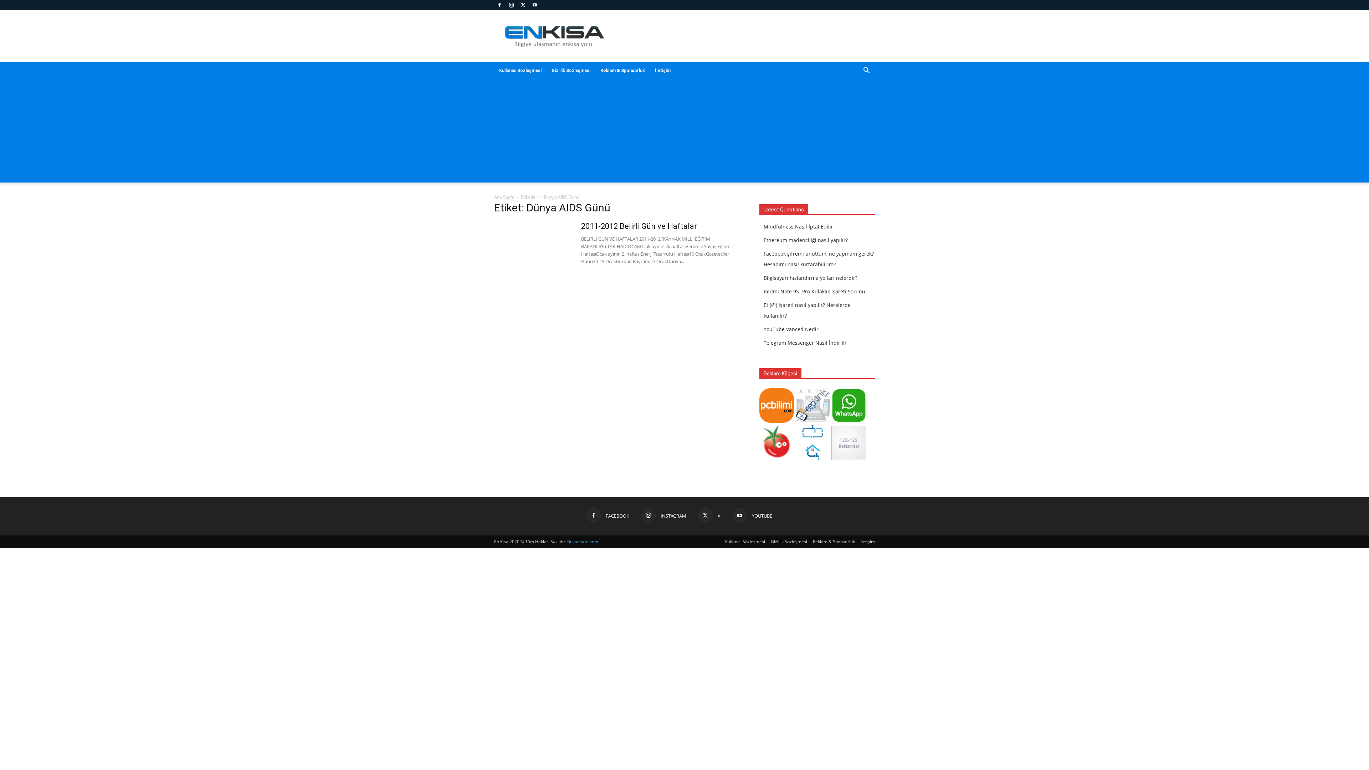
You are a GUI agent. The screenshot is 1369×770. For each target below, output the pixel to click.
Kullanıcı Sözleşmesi (520, 70)
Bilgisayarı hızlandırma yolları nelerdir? (810, 277)
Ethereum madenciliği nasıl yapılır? (806, 240)
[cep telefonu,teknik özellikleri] (812, 420)
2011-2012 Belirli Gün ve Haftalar (639, 226)
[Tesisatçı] (812, 458)
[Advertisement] (745, 36)
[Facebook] (499, 5)
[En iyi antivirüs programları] (776, 420)
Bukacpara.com (582, 542)
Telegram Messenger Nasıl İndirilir (805, 342)
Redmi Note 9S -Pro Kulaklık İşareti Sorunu (814, 291)
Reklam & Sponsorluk (622, 70)
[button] (866, 71)
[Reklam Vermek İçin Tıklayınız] (848, 458)
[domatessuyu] (776, 458)
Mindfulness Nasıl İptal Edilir (798, 226)
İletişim (663, 70)
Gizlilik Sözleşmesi (571, 70)
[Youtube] (534, 5)
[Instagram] (511, 5)
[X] (523, 5)
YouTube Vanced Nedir (791, 329)
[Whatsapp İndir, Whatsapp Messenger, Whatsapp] (848, 420)
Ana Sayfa (504, 197)
